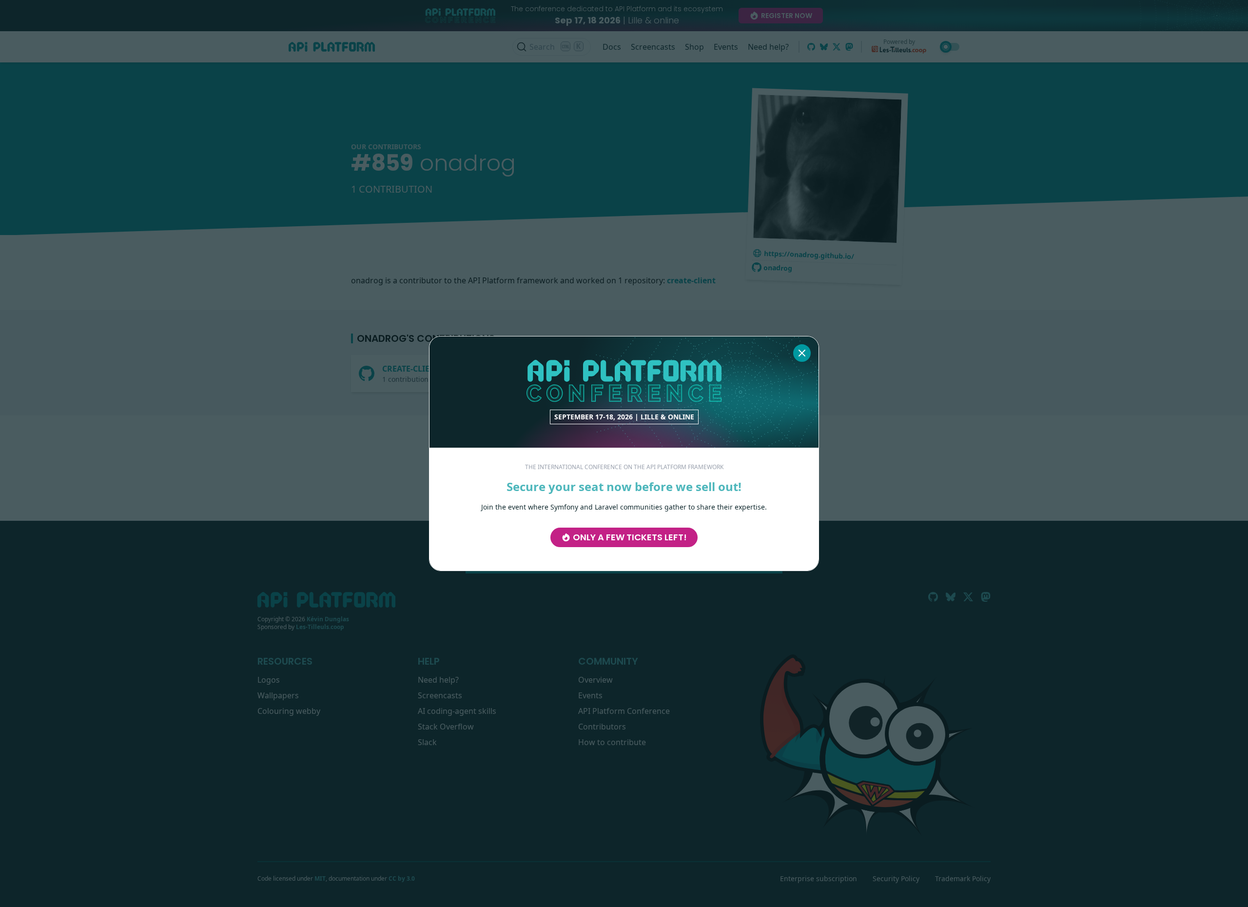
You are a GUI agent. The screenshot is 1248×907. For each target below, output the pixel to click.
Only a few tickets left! (630, 537)
